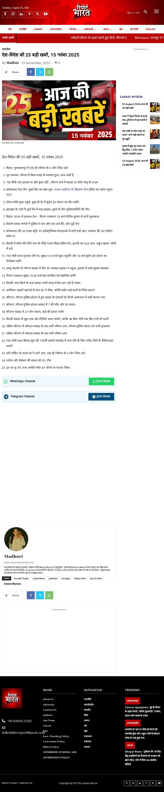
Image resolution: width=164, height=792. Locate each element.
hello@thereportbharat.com (23, 732)
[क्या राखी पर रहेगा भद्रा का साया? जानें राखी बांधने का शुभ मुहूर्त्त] (155, 134)
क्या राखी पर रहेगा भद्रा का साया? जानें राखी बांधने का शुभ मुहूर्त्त (133, 135)
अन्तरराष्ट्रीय (133, 723)
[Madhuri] (16, 539)
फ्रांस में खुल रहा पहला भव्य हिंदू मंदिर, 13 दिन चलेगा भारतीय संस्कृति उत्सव (134, 150)
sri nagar (65, 578)
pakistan (53, 578)
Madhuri (13, 63)
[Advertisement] (59, 434)
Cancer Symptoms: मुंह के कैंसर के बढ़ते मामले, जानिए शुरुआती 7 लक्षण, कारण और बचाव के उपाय (143, 711)
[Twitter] (37, 14)
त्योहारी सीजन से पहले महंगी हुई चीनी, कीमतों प (88, 38)
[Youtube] (46, 14)
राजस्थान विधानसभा (12, 583)
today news (80, 578)
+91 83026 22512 (19, 721)
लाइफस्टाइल (132, 700)
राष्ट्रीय (6, 49)
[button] (145, 12)
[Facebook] (5, 14)
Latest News (38, 578)
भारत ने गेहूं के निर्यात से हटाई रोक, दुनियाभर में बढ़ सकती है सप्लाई (134, 120)
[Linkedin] (21, 14)
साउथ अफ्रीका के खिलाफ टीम (71, 190)
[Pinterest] (29, 14)
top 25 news (96, 578)
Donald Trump (21, 578)
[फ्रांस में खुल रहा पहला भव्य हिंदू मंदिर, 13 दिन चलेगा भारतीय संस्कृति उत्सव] (155, 149)
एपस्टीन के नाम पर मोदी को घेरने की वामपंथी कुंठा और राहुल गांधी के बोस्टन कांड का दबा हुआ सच (142, 733)
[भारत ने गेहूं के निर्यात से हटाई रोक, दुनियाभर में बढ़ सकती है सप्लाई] (155, 119)
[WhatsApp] (49, 72)
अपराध (130, 745)
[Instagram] (13, 14)
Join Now (103, 381)
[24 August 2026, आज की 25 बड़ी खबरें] (155, 164)
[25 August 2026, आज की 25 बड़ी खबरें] (155, 107)
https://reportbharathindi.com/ (19, 562)
